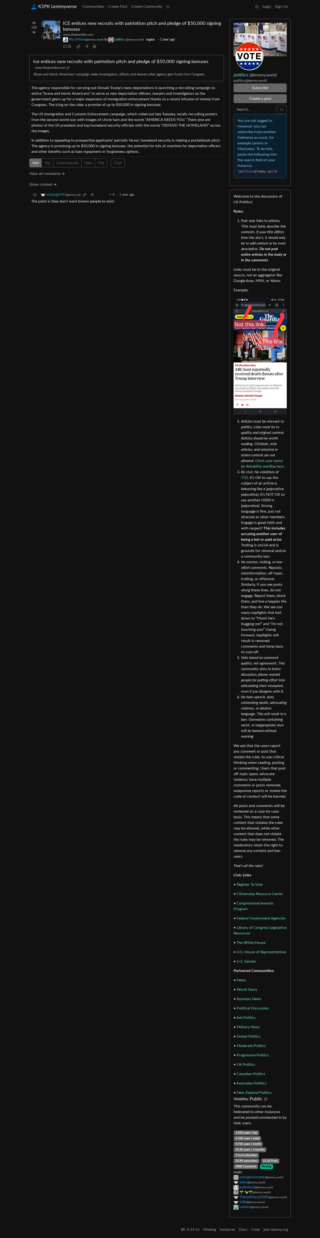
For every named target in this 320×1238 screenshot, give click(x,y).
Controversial (67, 163)
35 (69, 46)
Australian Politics (251, 1083)
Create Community (146, 6)
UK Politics (246, 1064)
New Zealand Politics (254, 1093)
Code (255, 1229)
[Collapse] (35, 195)
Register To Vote (250, 884)
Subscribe (260, 88)
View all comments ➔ (47, 174)
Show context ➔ (43, 184)
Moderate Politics (251, 1046)
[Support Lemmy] (167, 6)
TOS (244, 478)
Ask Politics (246, 1018)
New (88, 163)
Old (101, 163)
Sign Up (281, 6)
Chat (118, 163)
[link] (78, 46)
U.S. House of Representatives (261, 952)
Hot (35, 163)
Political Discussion (253, 1008)
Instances (227, 1229)
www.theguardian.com (78, 34)
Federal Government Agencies (261, 918)
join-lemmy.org (276, 1229)
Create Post (117, 6)
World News (247, 989)
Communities (93, 6)
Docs (243, 1229)
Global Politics (248, 1036)
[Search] (257, 6)
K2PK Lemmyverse (57, 6)
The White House (251, 943)
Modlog (266, 1166)
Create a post (260, 99)
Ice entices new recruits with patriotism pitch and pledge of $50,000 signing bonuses (120, 61)
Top (47, 163)
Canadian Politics (251, 1074)
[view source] (94, 46)
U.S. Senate (246, 961)
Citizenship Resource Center (260, 894)
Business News (249, 999)
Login (267, 6)
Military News (248, 1027)
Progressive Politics (253, 1055)
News (241, 980)
